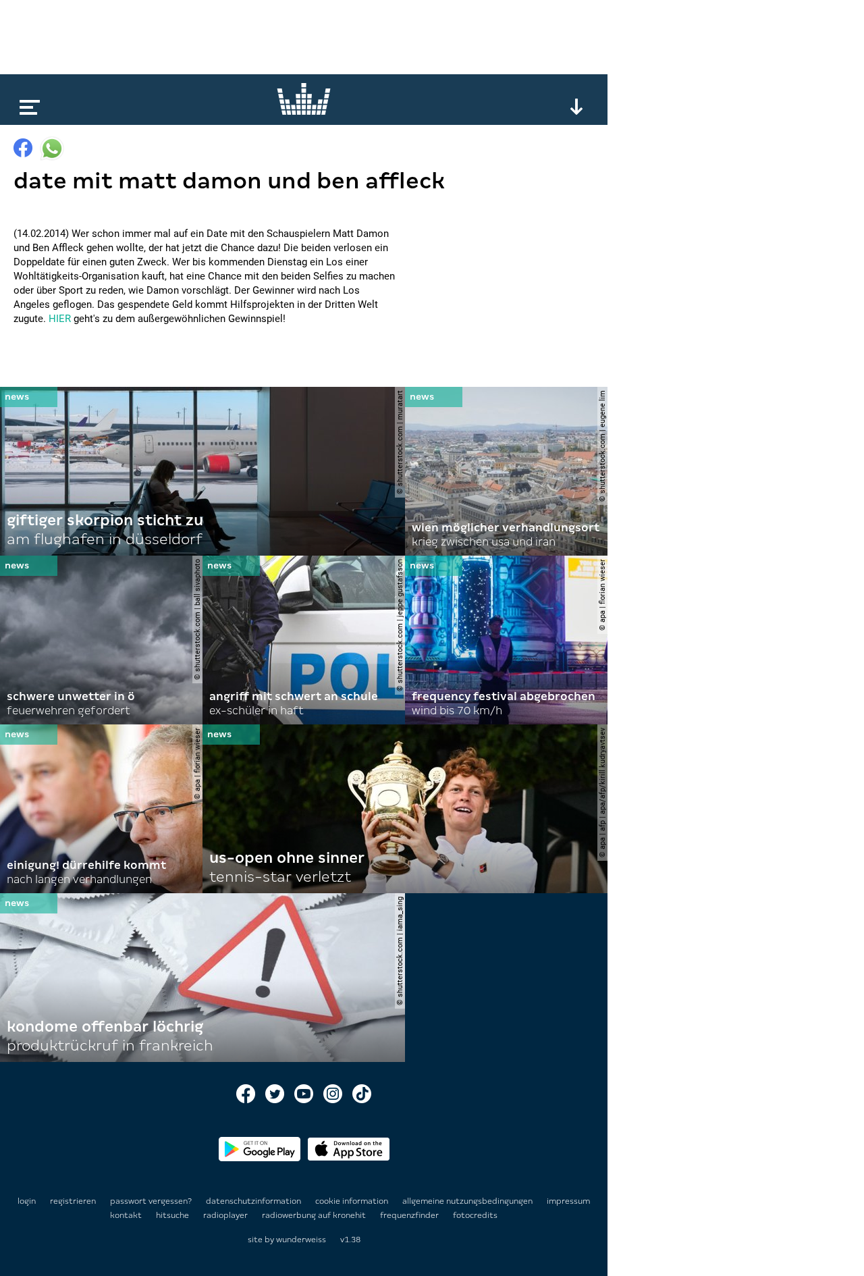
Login (27, 1201)
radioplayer (226, 1215)
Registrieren (73, 1201)
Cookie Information (352, 1201)
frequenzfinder (410, 1215)
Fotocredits (475, 1215)
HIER (60, 319)
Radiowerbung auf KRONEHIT (315, 1215)
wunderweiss (301, 1239)
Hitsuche (173, 1215)
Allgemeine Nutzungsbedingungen (468, 1201)
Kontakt (127, 1215)
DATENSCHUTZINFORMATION (254, 1201)
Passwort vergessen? (151, 1201)
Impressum (568, 1201)
